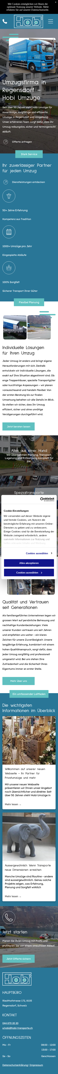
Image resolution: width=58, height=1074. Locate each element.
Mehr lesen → (13, 804)
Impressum (36, 1065)
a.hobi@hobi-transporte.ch (17, 1028)
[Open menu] (50, 21)
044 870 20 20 (10, 1023)
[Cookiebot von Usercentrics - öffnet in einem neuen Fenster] (41, 499)
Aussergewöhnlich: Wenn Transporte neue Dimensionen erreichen (28, 867)
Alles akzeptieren (29, 563)
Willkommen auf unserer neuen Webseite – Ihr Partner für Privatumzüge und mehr (25, 773)
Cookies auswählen (37, 553)
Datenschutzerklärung (15, 1065)
